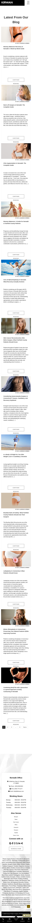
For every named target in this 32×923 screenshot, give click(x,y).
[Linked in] (19, 843)
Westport (16, 816)
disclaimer (17, 906)
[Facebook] (12, 843)
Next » (25, 727)
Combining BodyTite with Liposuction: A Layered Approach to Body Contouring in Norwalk (15, 689)
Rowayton (16, 830)
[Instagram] (15, 843)
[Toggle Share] (22, 843)
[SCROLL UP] (28, 906)
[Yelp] (17, 843)
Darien (16, 819)
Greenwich (16, 827)
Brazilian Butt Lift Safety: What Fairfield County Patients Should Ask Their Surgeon (16, 515)
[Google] (10, 843)
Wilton (16, 824)
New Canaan (16, 822)
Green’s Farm (16, 835)
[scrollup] (16, 918)
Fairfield (16, 832)
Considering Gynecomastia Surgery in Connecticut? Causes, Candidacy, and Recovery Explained (15, 398)
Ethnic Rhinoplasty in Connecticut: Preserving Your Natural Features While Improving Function (16, 631)
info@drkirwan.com (18, 791)
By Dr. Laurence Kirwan (22, 43)
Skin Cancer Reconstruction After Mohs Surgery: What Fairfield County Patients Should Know (15, 340)
